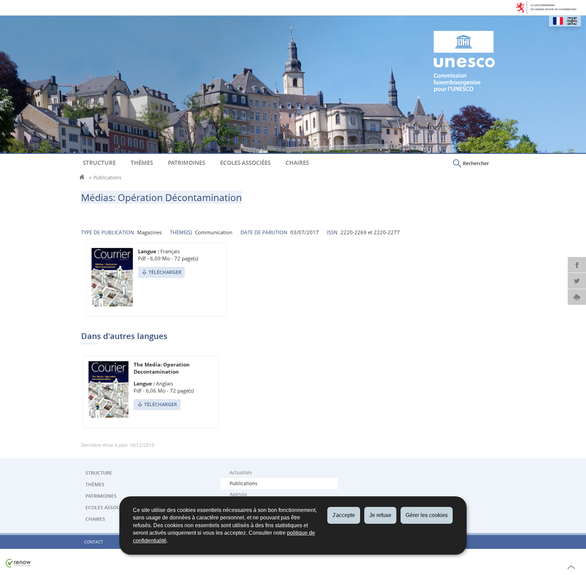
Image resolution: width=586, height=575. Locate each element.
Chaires (297, 162)
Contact (93, 542)
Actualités (241, 473)
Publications (107, 178)
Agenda (238, 494)
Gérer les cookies (427, 515)
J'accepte (343, 515)
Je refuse (380, 515)
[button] (471, 163)
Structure (99, 162)
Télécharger (165, 272)
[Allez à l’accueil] (83, 178)
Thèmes (142, 162)
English (572, 21)
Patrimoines (186, 162)
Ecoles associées (245, 162)
